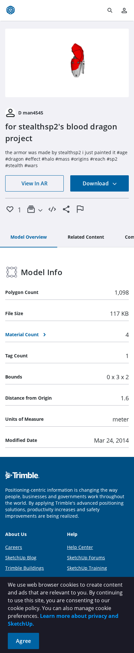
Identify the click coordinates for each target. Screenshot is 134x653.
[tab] (28, 237)
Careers (13, 547)
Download (96, 183)
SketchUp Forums (86, 557)
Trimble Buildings (24, 568)
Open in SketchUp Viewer (67, 63)
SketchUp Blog (20, 557)
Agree (23, 641)
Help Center (80, 547)
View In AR (34, 183)
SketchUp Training (87, 568)
